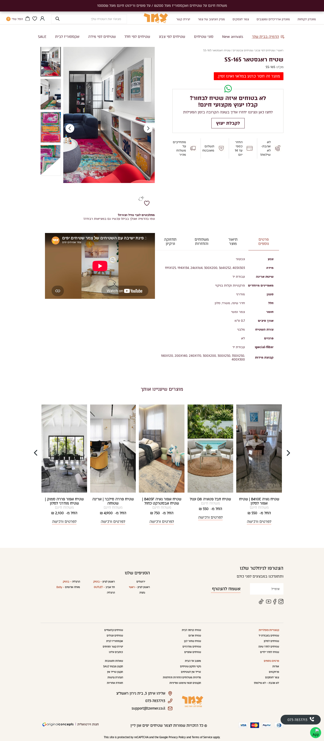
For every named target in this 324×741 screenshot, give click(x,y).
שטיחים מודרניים (191, 646)
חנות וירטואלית (88, 724)
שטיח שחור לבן (192, 641)
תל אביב (104, 587)
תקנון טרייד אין (115, 672)
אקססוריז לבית (67, 37)
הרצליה (111, 592)
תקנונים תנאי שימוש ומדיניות (185, 683)
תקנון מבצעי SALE (113, 666)
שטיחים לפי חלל (137, 37)
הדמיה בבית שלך (265, 37)
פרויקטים (274, 672)
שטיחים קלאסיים (113, 630)
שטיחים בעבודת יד (269, 635)
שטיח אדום (194, 635)
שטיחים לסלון (271, 641)
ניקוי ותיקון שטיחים (190, 666)
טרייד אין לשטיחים (191, 672)
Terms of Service (202, 737)
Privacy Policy (177, 737)
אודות (275, 666)
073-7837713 (297, 720)
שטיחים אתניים (192, 652)
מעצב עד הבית (193, 661)
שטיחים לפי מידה (102, 37)
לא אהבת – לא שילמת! (266, 683)
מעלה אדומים (68, 587)
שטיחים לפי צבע (172, 37)
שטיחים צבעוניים (243, 50)
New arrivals (232, 37)
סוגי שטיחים (203, 37)
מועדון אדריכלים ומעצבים (273, 19)
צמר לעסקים (241, 19)
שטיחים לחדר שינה (268, 646)
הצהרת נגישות (115, 677)
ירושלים (140, 581)
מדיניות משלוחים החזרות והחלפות (182, 677)
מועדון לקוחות (307, 19)
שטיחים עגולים (115, 635)
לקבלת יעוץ (228, 123)
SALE (42, 37)
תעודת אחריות (115, 683)
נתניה (142, 592)
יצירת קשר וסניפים (113, 646)
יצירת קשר (183, 19)
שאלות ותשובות (114, 661)
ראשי (280, 50)
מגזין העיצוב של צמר (211, 19)
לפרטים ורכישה (259, 521)
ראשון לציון (139, 587)
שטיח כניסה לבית (191, 630)
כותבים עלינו (116, 652)
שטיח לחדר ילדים (269, 652)
